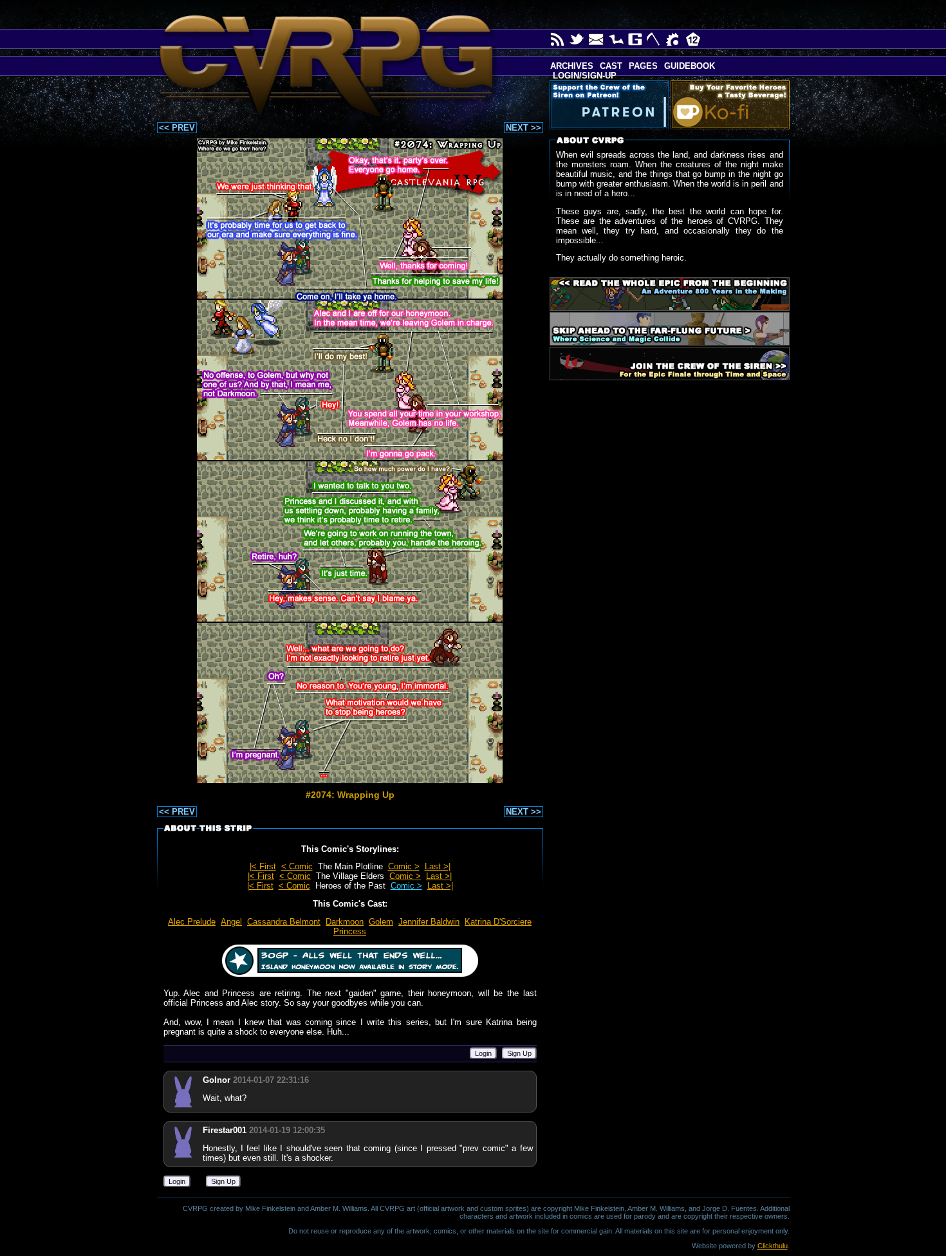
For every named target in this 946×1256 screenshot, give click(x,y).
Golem (381, 922)
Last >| (437, 866)
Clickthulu (772, 1246)
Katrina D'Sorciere (498, 922)
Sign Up (519, 1053)
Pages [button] (643, 66)
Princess (349, 931)
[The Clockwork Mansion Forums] (674, 39)
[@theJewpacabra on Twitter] (577, 39)
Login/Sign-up (583, 75)
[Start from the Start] (670, 294)
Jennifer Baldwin (428, 922)
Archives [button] (571, 66)
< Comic (297, 866)
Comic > (404, 866)
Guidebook (689, 66)
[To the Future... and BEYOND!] (670, 363)
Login (483, 1053)
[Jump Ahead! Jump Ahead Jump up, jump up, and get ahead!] (670, 329)
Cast (611, 66)
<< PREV (177, 128)
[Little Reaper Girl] (654, 39)
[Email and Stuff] (596, 39)
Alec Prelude (192, 922)
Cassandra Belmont (283, 922)
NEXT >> (523, 128)
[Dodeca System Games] (693, 39)
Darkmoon (345, 922)
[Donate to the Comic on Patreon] (612, 104)
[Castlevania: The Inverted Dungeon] (616, 39)
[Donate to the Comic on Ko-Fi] (733, 104)
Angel (231, 922)
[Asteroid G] (635, 39)
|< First (263, 866)
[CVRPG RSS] (558, 39)
